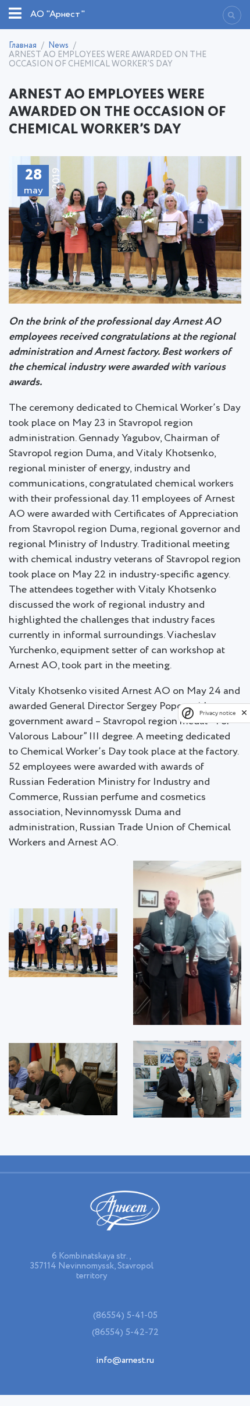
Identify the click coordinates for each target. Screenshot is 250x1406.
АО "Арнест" (57, 14)
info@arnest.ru (125, 1360)
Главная (23, 45)
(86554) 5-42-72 (125, 1332)
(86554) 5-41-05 (125, 1315)
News (58, 45)
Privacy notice (217, 713)
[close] (244, 712)
